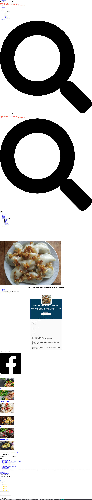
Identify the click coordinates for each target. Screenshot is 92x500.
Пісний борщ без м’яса (4, 439)
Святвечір (8, 292)
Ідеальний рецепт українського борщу (8, 462)
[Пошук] (12, 456)
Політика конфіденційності (4, 473)
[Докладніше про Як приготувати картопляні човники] (7, 424)
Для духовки (7, 17)
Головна (3, 7)
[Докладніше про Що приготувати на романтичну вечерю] (7, 412)
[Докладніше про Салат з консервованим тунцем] (7, 386)
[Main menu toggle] (1, 212)
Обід (6, 13)
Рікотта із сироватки (5, 468)
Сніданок (6, 12)
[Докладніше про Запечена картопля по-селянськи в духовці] (7, 450)
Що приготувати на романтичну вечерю (8, 414)
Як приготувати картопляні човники (8, 426)
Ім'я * (1, 493)
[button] (7, 11)
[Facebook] (46, 363)
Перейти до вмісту (3, 0)
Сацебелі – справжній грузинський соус (8, 464)
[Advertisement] (46, 234)
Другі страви (4, 215)
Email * (1, 494)
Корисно (3, 10)
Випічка (6, 16)
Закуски (6, 15)
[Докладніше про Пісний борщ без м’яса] (7, 437)
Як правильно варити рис (6, 460)
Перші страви (4, 8)
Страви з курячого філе (5, 401)
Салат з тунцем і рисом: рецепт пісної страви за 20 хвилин (11, 461)
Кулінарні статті (7, 18)
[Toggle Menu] (9, 11)
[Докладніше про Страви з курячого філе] (7, 399)
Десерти (3, 9)
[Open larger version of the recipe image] (46, 304)
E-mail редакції (2, 472)
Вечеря (6, 14)
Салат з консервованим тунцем (6, 388)
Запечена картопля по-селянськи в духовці (9, 452)
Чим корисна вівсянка (5, 465)
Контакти (3, 19)
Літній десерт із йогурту (6, 467)
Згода (62, 499)
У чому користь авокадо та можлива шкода (9, 466)
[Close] (0, 478)
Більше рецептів (4, 11)
